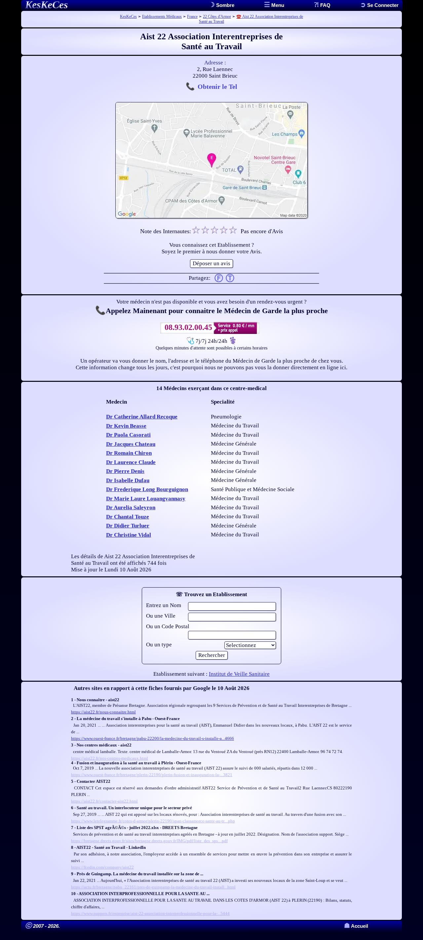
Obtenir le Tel (217, 86)
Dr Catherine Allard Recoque (141, 417)
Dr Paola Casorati (128, 435)
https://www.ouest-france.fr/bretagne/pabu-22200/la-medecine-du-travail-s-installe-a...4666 (152, 738)
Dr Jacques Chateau (130, 444)
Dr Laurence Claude (131, 462)
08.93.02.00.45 (188, 327)
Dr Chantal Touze (127, 517)
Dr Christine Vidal (128, 535)
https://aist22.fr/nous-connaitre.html (103, 711)
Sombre (224, 5)
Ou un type (159, 644)
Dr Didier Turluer (127, 526)
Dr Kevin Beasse (126, 426)
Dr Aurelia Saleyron (130, 507)
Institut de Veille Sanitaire (239, 674)
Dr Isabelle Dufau (127, 480)
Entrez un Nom (163, 605)
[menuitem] (379, 5)
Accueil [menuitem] (356, 926)
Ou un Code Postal (167, 626)
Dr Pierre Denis (125, 471)
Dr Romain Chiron (129, 453)
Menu (277, 5)
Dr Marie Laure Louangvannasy (145, 498)
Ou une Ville (160, 616)
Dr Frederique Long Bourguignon (147, 489)
